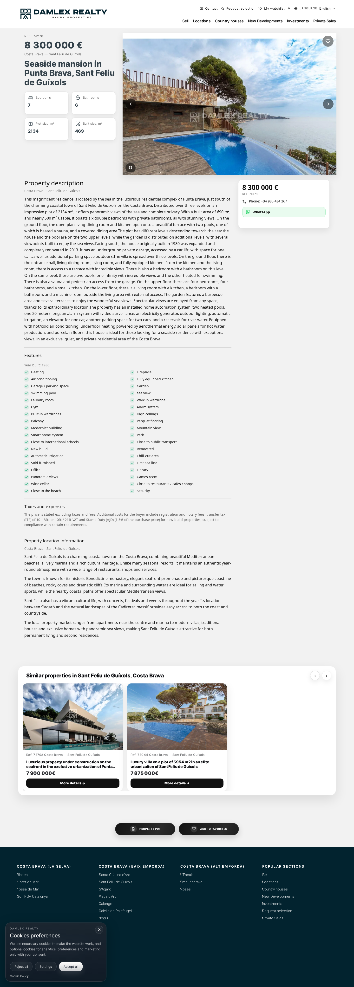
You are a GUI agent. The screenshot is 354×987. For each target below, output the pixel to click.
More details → (72, 783)
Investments (298, 21)
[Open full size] (130, 167)
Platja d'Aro (108, 896)
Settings (45, 966)
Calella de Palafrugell (115, 911)
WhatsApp (261, 212)
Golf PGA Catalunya (32, 896)
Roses (185, 889)
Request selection (277, 911)
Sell (185, 21)
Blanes (22, 875)
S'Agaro (105, 889)
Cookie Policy (19, 976)
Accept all (71, 966)
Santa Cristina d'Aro (114, 875)
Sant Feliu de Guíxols (115, 882)
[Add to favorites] (328, 41)
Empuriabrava (191, 882)
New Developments (265, 21)
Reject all (21, 966)
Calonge (105, 904)
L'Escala (187, 875)
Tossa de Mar (28, 889)
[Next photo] (328, 104)
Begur (103, 918)
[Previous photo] (130, 104)
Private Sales (324, 21)
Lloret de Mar (28, 882)
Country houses (229, 21)
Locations (201, 21)
